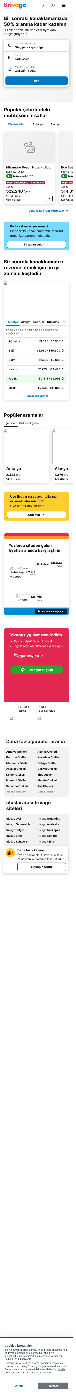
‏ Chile (45, 841)
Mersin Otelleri (47, 780)
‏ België (15, 830)
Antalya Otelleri (16, 751)
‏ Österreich (18, 824)
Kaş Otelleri (45, 786)
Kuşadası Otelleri (48, 757)
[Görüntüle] (49, 198)
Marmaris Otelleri (17, 763)
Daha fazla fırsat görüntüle (46, 210)
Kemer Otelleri (15, 774)
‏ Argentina (48, 818)
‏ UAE (13, 818)
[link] (41, 5)
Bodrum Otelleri (16, 757)
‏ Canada (47, 835)
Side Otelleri (45, 774)
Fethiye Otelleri (47, 763)
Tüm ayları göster (36, 395)
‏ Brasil (14, 835)
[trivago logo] (15, 5)
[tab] (16, 124)
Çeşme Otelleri (47, 768)
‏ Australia (48, 824)
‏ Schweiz (16, 841)
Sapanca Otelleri (17, 786)
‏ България (48, 830)
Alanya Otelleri (47, 751)
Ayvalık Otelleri (16, 768)
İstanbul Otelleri (16, 780)
